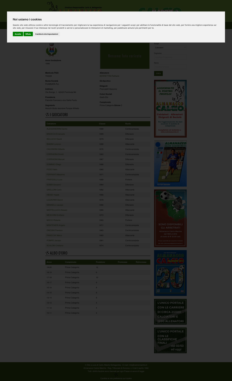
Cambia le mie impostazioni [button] (46, 34)
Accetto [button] (18, 34)
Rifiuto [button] (28, 34)
